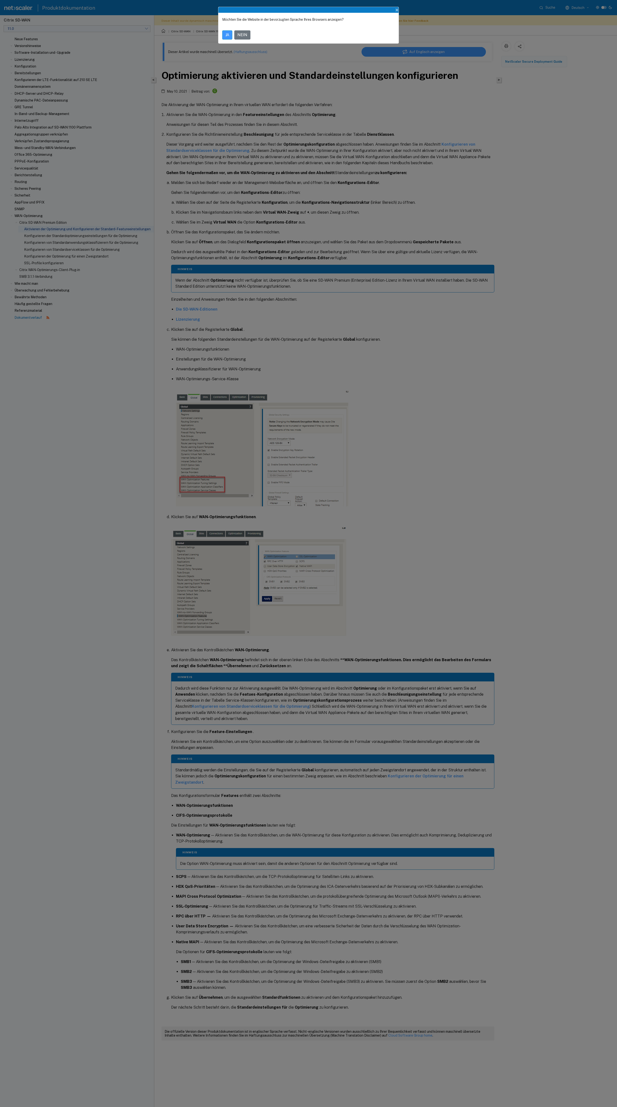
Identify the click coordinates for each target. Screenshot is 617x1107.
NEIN (242, 35)
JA (227, 35)
